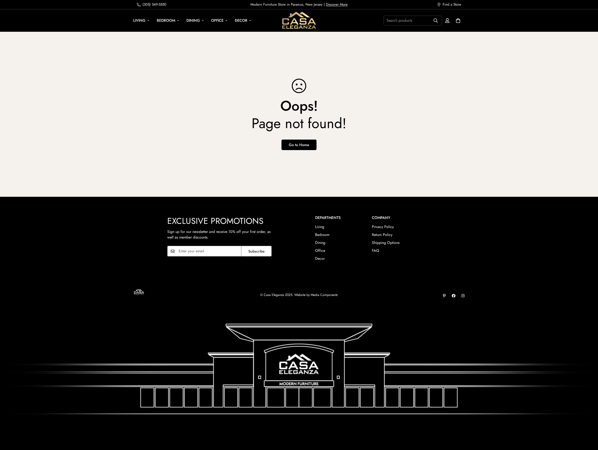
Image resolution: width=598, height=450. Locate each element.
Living (139, 20)
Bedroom (166, 20)
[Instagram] (463, 296)
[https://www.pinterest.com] (444, 296)
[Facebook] (454, 296)
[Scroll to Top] (589, 424)
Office (217, 20)
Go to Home (299, 145)
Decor (241, 20)
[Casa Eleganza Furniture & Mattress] (299, 20)
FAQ (375, 250)
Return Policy (382, 234)
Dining (193, 20)
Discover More (337, 4)
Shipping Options (385, 242)
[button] (458, 20)
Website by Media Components (316, 294)
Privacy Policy (383, 226)
